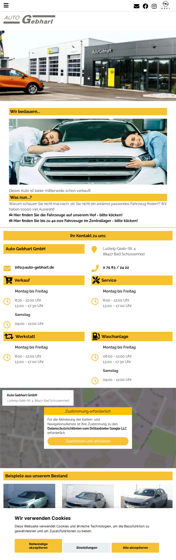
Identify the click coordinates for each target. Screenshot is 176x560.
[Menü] (6, 5)
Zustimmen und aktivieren (88, 441)
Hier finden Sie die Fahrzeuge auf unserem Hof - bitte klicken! (68, 215)
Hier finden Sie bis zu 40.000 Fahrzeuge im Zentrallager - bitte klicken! (76, 221)
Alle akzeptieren (135, 547)
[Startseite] (165, 5)
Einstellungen (87, 547)
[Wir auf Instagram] (154, 5)
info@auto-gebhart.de (34, 267)
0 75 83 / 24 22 (116, 267)
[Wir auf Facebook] (145, 5)
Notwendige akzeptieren (38, 545)
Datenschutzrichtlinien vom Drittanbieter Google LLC (87, 428)
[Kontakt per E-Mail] (136, 5)
